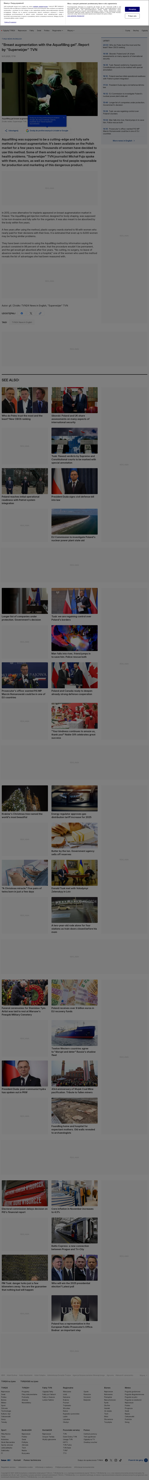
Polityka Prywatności (10, 22)
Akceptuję (132, 9)
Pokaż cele (132, 16)
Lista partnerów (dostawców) (75, 16)
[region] (74, 13)
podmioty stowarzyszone (40, 6)
